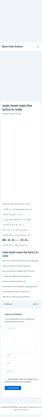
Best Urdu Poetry (12, 46)
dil (12, 271)
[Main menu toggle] (37, 46)
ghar (28, 287)
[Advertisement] (21, 21)
